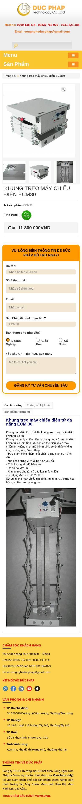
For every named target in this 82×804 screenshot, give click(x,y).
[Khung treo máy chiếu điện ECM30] (63, 89)
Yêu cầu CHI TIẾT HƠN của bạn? (29, 353)
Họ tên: (11, 266)
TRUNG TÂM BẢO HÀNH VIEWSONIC (27, 796)
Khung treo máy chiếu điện (22, 439)
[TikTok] (37, 688)
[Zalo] (5, 688)
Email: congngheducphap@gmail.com (42, 31)
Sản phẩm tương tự (17, 411)
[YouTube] (29, 688)
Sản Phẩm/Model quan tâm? (26, 318)
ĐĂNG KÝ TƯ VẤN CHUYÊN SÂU (41, 385)
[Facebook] (13, 688)
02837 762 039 (48, 24)
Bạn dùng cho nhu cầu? (23, 332)
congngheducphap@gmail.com (30, 672)
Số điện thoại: (16, 280)
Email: (10, 299)
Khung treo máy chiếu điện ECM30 (42, 75)
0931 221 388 (70, 24)
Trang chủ (10, 75)
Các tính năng (13, 405)
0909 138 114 (26, 24)
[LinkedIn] (21, 688)
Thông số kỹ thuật (38, 405)
